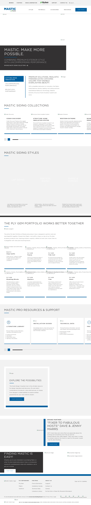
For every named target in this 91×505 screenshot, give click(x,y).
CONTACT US (63, 2)
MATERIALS (42, 9)
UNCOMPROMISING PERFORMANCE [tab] (12, 84)
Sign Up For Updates (81, 481)
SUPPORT (54, 2)
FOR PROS (19, 2)
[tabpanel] (17, 123)
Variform (21, 488)
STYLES (31, 9)
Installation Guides (37, 486)
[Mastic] (10, 10)
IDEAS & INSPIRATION (31, 2)
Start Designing (17, 399)
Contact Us (48, 486)
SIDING (41, 502)
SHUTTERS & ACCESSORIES (67, 502)
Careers (47, 488)
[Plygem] (44, 3)
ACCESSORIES (54, 9)
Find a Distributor (37, 483)
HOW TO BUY (81, 9)
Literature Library (37, 491)
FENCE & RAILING (59, 502)
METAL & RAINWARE (75, 502)
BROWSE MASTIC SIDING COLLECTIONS (15, 65)
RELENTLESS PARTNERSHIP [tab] (10, 90)
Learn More (53, 444)
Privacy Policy (49, 496)
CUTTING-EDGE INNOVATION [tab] (11, 78)
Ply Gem (21, 483)
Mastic (21, 486)
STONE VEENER (52, 502)
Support (47, 483)
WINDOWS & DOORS (46, 502)
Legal (54, 496)
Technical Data (36, 488)
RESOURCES (67, 9)
